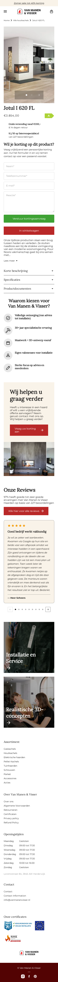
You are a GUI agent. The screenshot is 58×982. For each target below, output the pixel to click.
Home (7, 20)
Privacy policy (11, 818)
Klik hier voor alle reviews (24, 511)
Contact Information (15, 895)
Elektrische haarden (14, 757)
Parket (7, 774)
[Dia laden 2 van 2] (32, 95)
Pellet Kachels (11, 761)
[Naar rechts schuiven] (39, 95)
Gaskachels (10, 748)
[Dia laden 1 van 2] (26, 95)
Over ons (8, 801)
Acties (7, 782)
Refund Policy (11, 822)
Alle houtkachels (21, 20)
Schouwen (9, 770)
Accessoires (10, 778)
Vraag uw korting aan (25, 430)
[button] (5, 11)
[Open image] (29, 459)
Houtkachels (10, 753)
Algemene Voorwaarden (17, 805)
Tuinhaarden (10, 765)
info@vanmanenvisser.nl (17, 900)
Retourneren (10, 810)
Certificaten (10, 814)
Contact (8, 891)
